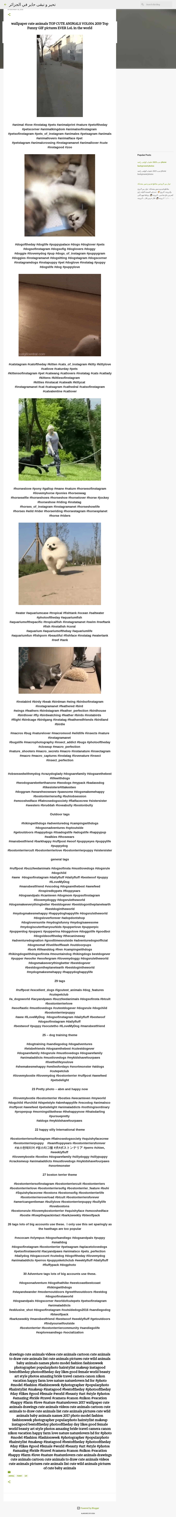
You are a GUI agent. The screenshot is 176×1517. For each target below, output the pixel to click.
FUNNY (19, 1476)
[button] (9, 14)
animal (11, 1476)
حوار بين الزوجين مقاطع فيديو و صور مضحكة (154, 184)
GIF (26, 1476)
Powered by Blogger (89, 1508)
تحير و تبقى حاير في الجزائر (32, 4)
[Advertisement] (129, 111)
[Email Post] (9, 1473)
